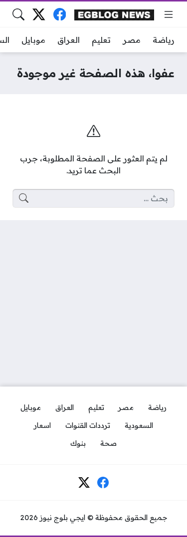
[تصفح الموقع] (169, 14)
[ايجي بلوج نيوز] (114, 14)
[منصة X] (38, 14)
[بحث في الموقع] (18, 14)
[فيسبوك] (59, 14)
